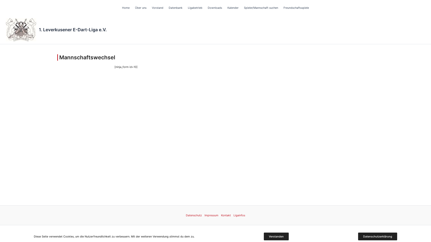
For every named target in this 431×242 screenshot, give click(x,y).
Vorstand (157, 7)
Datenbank (176, 7)
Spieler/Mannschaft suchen (261, 7)
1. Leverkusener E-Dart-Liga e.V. (73, 29)
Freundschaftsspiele (296, 7)
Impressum (211, 215)
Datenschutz (194, 215)
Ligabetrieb (195, 7)
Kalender (233, 7)
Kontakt (226, 215)
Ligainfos (239, 215)
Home (126, 7)
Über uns (140, 7)
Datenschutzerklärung (377, 236)
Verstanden (276, 236)
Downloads (215, 7)
